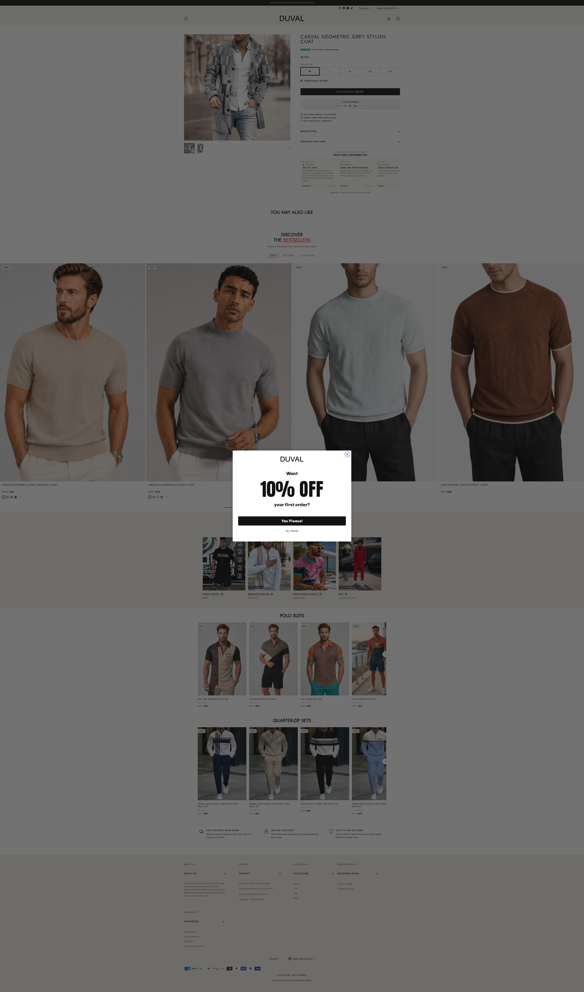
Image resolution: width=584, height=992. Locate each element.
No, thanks (292, 531)
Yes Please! (292, 521)
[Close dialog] (347, 454)
